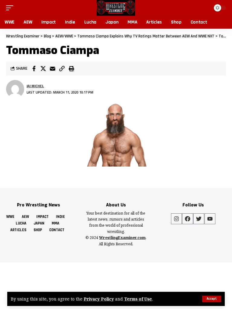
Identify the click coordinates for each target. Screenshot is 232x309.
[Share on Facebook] (34, 68)
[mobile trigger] (11, 7)
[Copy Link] (62, 68)
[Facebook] (187, 218)
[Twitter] (198, 218)
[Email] (52, 68)
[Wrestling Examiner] (116, 8)
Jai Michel (35, 85)
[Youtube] (210, 218)
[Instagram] (176, 218)
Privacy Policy (99, 299)
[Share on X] (43, 68)
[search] (205, 8)
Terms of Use (138, 299)
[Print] (71, 68)
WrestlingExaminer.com (122, 237)
